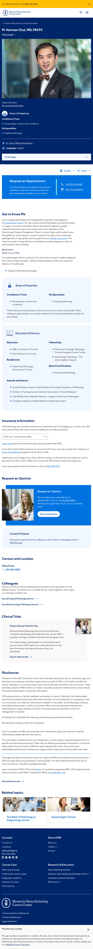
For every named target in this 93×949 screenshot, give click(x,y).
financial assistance (11, 452)
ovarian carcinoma (58, 238)
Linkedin (16, 857)
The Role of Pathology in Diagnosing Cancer (21, 818)
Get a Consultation (74, 189)
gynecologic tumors (13, 223)
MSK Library (53, 882)
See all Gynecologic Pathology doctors (20, 604)
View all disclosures (11, 781)
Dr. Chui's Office (19, 143)
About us (52, 842)
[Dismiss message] (89, 4)
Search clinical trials (19, 657)
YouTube (13, 857)
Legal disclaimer (9, 921)
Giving (51, 851)
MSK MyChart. (16, 543)
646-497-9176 (53, 466)
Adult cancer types (11, 870)
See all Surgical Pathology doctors (18, 598)
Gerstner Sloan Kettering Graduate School (68, 874)
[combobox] (25, 437)
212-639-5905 (13, 569)
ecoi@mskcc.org (57, 772)
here (39, 769)
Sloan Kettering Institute (59, 870)
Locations (6, 847)
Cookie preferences (11, 917)
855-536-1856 (31, 4)
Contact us (7, 842)
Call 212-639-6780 (74, 184)
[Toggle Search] (81, 13)
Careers (52, 847)
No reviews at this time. (13, 105)
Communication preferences (15, 913)
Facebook (6, 857)
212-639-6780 (68, 500)
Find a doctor (8, 886)
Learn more (7, 443)
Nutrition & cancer (10, 882)
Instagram (3, 857)
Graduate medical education (61, 878)
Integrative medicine (11, 878)
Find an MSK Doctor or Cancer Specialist (21, 23)
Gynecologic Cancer (63, 816)
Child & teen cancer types (14, 874)
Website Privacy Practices (18, 944)
